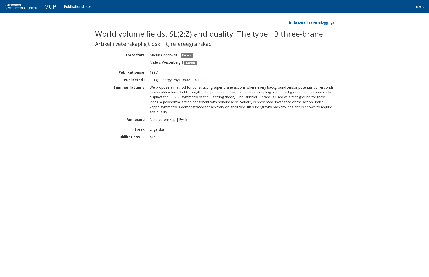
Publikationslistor (77, 6)
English (420, 6)
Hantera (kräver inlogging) (313, 22)
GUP (50, 6)
